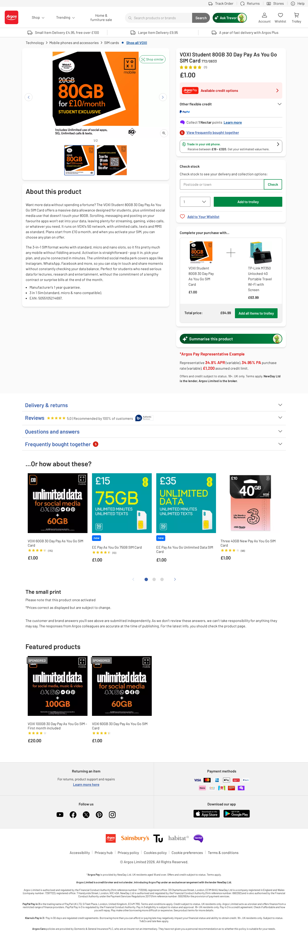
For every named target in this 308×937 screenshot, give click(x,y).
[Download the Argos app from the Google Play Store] (236, 816)
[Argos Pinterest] (99, 814)
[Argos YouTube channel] (60, 814)
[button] (152, 59)
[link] (231, 131)
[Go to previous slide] (28, 97)
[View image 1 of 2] (79, 160)
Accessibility (80, 852)
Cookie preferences (187, 852)
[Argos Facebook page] (73, 814)
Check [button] (273, 184)
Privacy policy (128, 852)
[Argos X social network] (86, 814)
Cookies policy (155, 852)
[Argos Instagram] (112, 814)
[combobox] (158, 18)
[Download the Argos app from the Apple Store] (206, 816)
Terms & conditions (223, 852)
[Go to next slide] (163, 97)
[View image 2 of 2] (112, 160)
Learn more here (86, 784)
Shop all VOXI (136, 42)
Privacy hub (104, 852)
